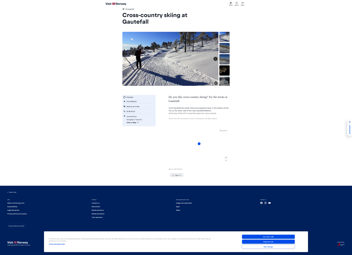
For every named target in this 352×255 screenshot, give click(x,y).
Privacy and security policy (17, 214)
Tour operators (97, 217)
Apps (178, 206)
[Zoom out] (226, 160)
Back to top (12, 192)
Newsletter (96, 206)
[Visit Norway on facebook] (261, 203)
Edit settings (268, 247)
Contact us (96, 203)
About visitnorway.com (15, 203)
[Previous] (125, 59)
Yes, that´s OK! (268, 237)
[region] (199, 146)
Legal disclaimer (13, 210)
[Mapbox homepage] (223, 131)
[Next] (215, 59)
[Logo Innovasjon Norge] (341, 244)
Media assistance (98, 214)
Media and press (98, 210)
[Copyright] (216, 83)
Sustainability (12, 206)
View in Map (131, 122)
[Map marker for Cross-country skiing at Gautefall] (199, 143)
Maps (178, 210)
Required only (268, 242)
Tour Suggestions (176, 175)
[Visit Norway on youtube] (269, 203)
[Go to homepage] (119, 3)
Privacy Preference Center (16, 226)
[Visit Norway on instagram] (265, 203)
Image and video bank (184, 203)
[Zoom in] (226, 157)
